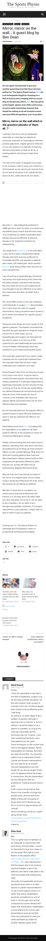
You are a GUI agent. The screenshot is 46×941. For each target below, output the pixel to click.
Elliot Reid (16, 831)
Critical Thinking (14, 20)
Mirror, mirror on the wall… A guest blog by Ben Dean (20, 32)
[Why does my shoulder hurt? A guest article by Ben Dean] (30, 583)
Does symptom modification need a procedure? (35, 639)
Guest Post (25, 24)
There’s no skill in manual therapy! (12, 638)
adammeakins (7, 41)
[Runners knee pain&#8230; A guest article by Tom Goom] (10, 609)
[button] (42, 14)
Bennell (5, 266)
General (17, 24)
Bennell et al (22, 250)
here (38, 92)
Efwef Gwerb (17, 685)
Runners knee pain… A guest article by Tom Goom (10, 620)
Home (4, 20)
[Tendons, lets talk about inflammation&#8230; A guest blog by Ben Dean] (10, 583)
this (12, 225)
